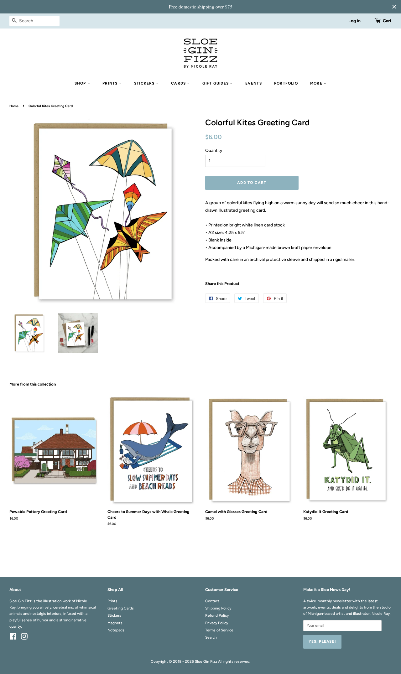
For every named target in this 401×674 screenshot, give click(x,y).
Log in (354, 20)
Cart (387, 20)
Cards (179, 83)
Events (253, 83)
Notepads (115, 630)
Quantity (213, 150)
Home (13, 106)
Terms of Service (219, 630)
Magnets (114, 623)
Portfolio (286, 83)
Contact (212, 601)
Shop (81, 83)
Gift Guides (216, 83)
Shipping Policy (218, 608)
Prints (110, 83)
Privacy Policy (216, 623)
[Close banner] (394, 6)
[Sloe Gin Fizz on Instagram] (24, 638)
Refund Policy (217, 615)
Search (211, 637)
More (317, 83)
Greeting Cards (120, 608)
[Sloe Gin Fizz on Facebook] (13, 638)
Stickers (145, 83)
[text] (200, 7)
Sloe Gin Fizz (206, 661)
